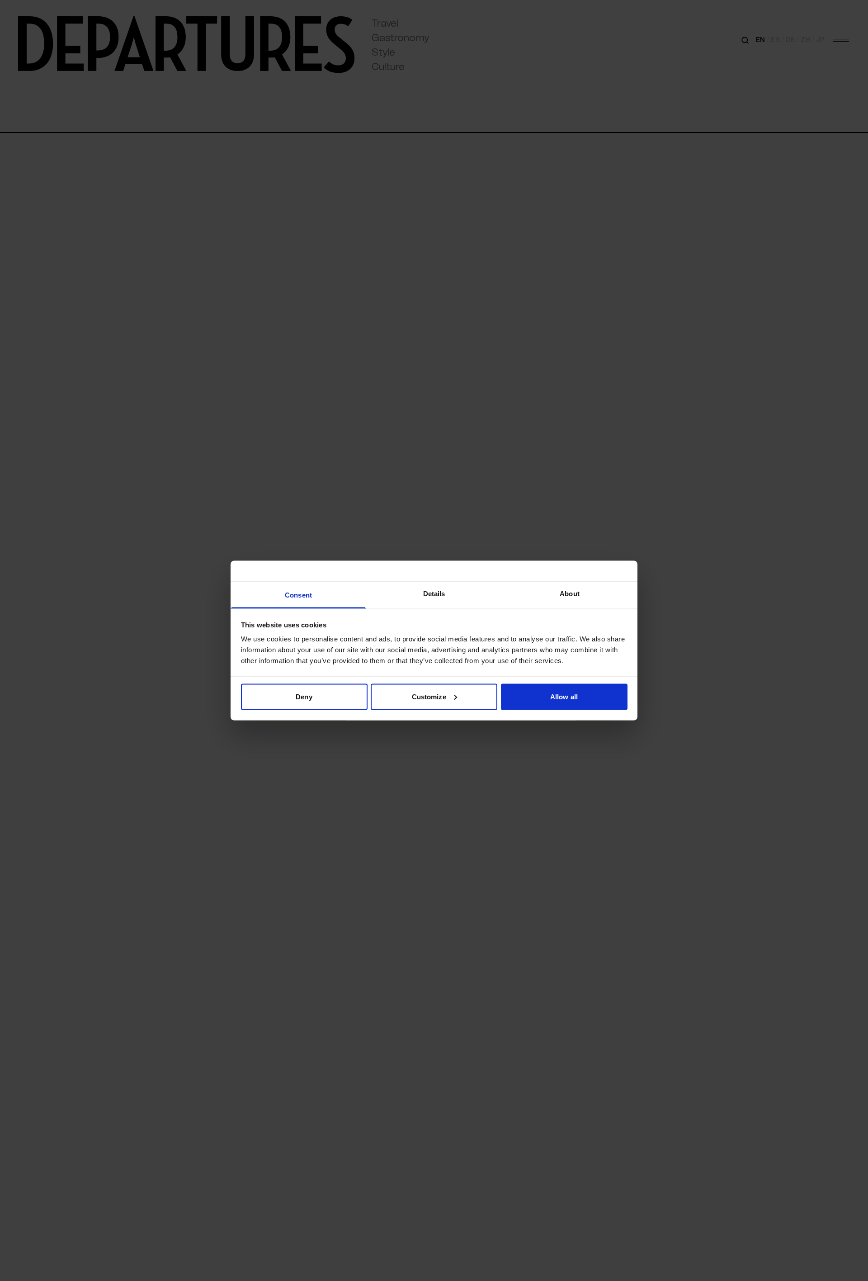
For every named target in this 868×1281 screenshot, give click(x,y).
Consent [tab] (298, 595)
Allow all (564, 696)
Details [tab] (434, 594)
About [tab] (570, 594)
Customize (429, 696)
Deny (304, 696)
